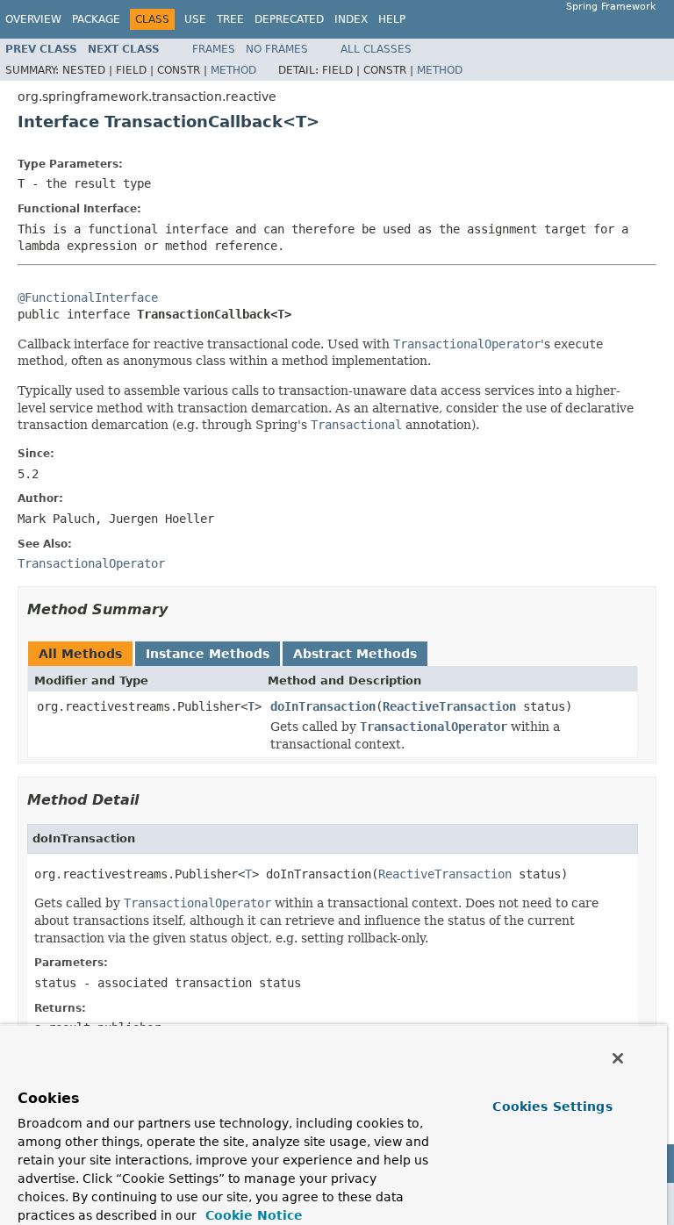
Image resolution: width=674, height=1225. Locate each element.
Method (233, 70)
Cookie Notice (252, 1215)
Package (96, 19)
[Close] (618, 1058)
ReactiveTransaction (449, 706)
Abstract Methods (355, 654)
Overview (33, 19)
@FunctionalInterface (88, 297)
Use (195, 19)
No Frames (277, 49)
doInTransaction (323, 706)
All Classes (376, 49)
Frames (213, 49)
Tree (230, 19)
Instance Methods (207, 654)
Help (391, 19)
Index (351, 19)
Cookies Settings (552, 1107)
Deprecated (289, 19)
